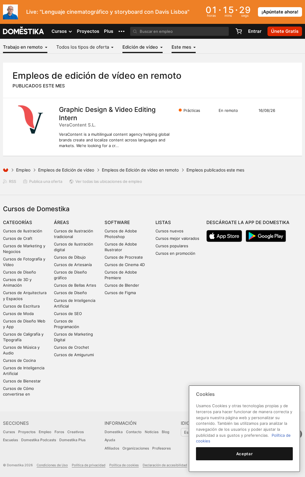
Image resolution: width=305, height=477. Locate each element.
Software (117, 222)
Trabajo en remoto (23, 47)
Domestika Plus (72, 440)
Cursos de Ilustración (22, 231)
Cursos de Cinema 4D (125, 264)
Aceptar (244, 453)
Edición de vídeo (140, 47)
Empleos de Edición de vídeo (66, 169)
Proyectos (88, 31)
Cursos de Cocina (19, 360)
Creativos (75, 432)
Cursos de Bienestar (22, 381)
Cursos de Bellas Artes (75, 285)
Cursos (9, 432)
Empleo (23, 169)
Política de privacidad (88, 465)
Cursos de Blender (122, 285)
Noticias (151, 432)
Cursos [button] (60, 31)
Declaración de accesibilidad (165, 465)
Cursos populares (171, 245)
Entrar (255, 31)
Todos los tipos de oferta (83, 47)
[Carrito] (238, 31)
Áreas (61, 222)
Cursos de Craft (17, 238)
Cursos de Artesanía (73, 264)
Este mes (182, 47)
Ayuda (110, 440)
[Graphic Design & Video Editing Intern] (31, 119)
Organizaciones (135, 448)
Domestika (114, 432)
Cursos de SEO (68, 313)
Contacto (133, 432)
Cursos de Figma (120, 292)
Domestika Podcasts (38, 440)
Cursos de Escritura (21, 306)
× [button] (299, 11)
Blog (165, 432)
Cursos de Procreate (124, 257)
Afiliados (112, 448)
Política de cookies (124, 465)
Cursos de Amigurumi (74, 354)
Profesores (161, 448)
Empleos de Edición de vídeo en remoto (140, 169)
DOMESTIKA (23, 31)
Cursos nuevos (169, 231)
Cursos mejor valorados (177, 238)
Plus (108, 31)
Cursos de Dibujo (70, 257)
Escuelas (10, 440)
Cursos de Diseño (19, 272)
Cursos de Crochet (71, 347)
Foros (59, 432)
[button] (121, 31)
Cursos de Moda (18, 313)
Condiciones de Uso (52, 465)
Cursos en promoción (175, 253)
